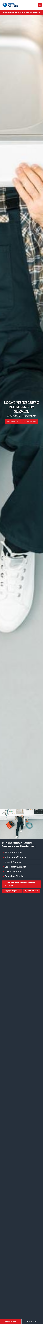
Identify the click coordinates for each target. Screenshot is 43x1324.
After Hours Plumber (15, 857)
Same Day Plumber (14, 876)
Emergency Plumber (15, 866)
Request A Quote (12, 891)
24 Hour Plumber (13, 852)
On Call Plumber (13, 871)
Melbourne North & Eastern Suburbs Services (20, 883)
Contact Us (12, 421)
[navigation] (40, 5)
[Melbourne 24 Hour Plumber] (9, 7)
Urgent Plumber (13, 861)
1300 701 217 (30, 421)
